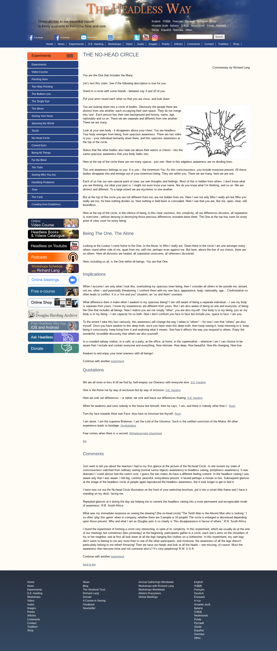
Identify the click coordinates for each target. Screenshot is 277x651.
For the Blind (39, 160)
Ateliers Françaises (149, 593)
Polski (210, 25)
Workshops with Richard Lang (156, 585)
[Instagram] (155, 37)
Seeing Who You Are (44, 174)
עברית (213, 21)
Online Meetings (148, 597)
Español (166, 30)
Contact (209, 44)
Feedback (89, 604)
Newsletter (89, 608)
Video (129, 44)
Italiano (174, 25)
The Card (37, 197)
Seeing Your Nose (42, 116)
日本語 (185, 25)
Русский (221, 25)
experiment (117, 361)
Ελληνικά (202, 21)
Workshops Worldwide (151, 589)
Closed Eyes (39, 145)
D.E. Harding (95, 44)
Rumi (232, 405)
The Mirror (38, 108)
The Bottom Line (41, 94)
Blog (85, 585)
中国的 (167, 21)
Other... (189, 30)
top (85, 441)
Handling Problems (43, 182)
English (156, 21)
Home (49, 44)
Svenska (178, 30)
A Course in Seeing (94, 600)
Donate (87, 597)
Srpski (155, 30)
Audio (140, 44)
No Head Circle (41, 138)
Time (35, 189)
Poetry (165, 44)
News (61, 44)
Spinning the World (43, 123)
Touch (35, 130)
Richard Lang (91, 593)
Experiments (76, 44)
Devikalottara (128, 425)
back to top (89, 564)
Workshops (114, 44)
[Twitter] (137, 37)
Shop (236, 44)
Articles (178, 44)
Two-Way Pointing (42, 86)
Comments (193, 44)
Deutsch (190, 21)
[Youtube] (146, 37)
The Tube (37, 167)
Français (178, 21)
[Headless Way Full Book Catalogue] (53, 234)
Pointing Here (40, 79)
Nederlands (198, 25)
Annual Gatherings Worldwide (156, 582)
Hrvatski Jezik (160, 25)
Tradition (223, 44)
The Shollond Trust (94, 589)
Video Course (40, 71)
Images (153, 44)
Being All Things (41, 152)
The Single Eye (41, 101)
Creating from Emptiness (46, 204)
